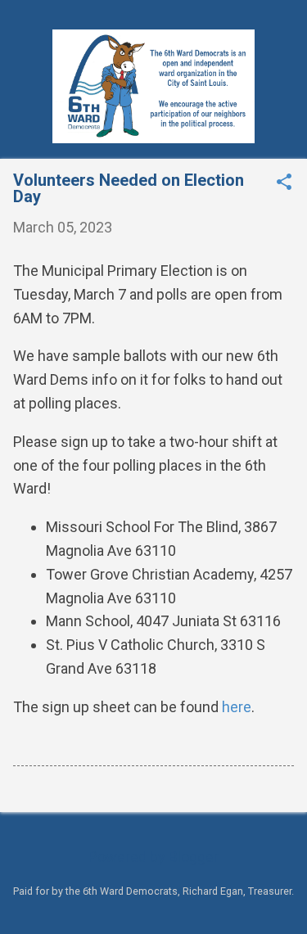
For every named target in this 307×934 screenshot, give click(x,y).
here (236, 706)
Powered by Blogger (153, 856)
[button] (284, 184)
